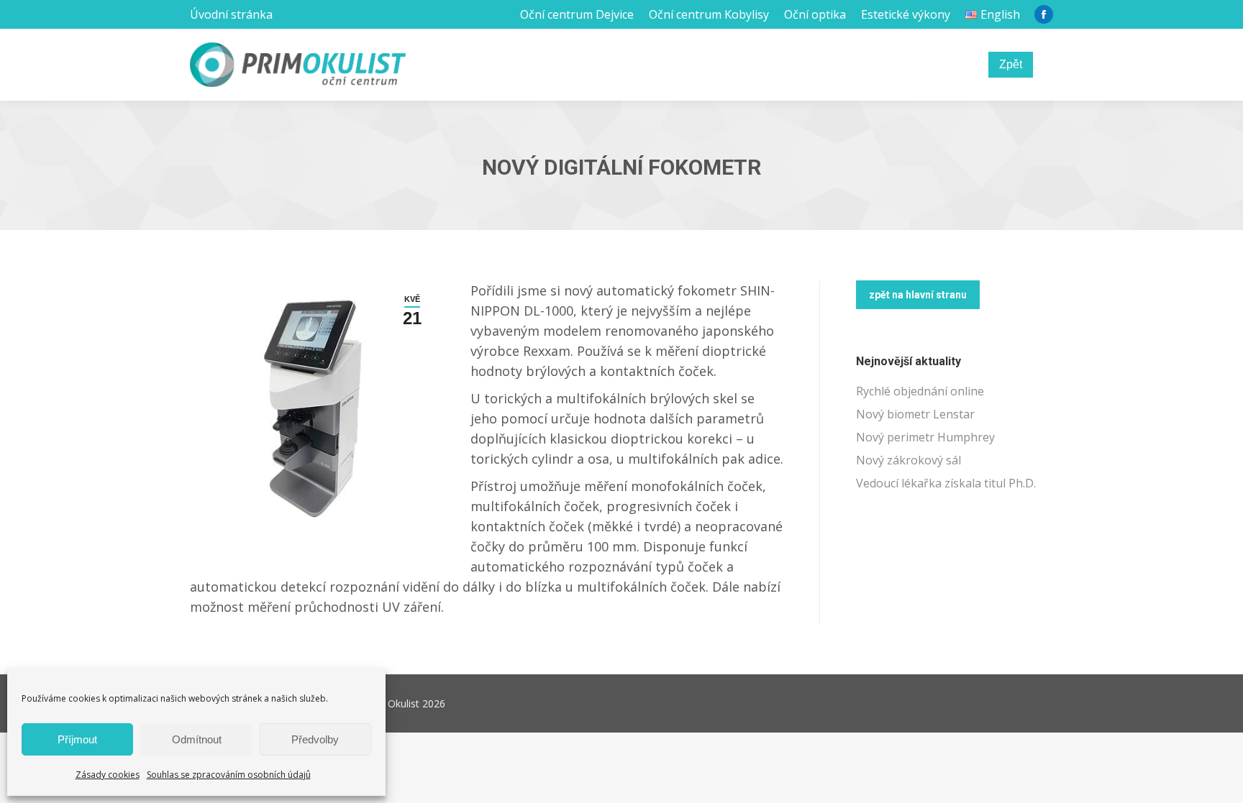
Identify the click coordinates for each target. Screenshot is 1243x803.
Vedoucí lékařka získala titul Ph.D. (946, 483)
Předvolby (315, 739)
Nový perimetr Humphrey (925, 437)
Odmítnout (197, 739)
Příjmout (77, 739)
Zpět (1010, 64)
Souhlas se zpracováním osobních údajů (229, 774)
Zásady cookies (108, 774)
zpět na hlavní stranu (918, 294)
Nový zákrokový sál (908, 460)
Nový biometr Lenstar (915, 414)
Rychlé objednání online (920, 391)
